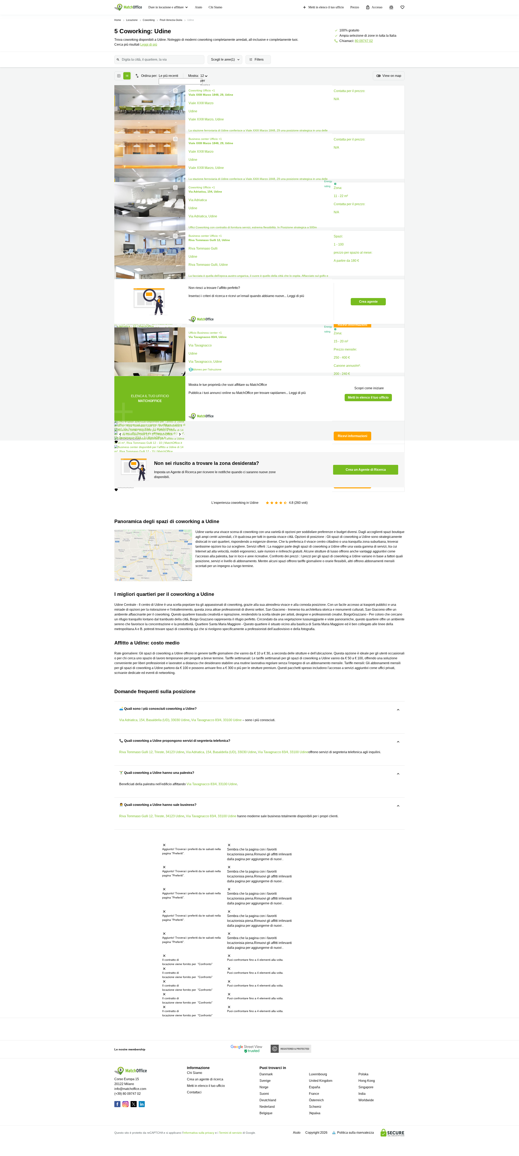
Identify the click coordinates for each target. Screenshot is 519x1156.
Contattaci (194, 1092)
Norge (264, 1087)
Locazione (132, 20)
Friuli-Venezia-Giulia (171, 20)
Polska (363, 1074)
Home (117, 20)
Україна (314, 1113)
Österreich (316, 1100)
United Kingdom (320, 1080)
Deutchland (268, 1100)
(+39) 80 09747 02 (127, 1093)
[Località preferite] (402, 7)
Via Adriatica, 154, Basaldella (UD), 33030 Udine (154, 720)
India (362, 1093)
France (314, 1093)
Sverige (265, 1080)
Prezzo (354, 7)
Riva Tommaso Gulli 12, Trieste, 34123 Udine (151, 752)
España (314, 1087)
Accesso (377, 7)
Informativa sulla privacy (198, 1132)
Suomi (264, 1093)
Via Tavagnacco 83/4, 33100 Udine (216, 720)
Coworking (149, 20)
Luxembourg (318, 1074)
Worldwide (366, 1100)
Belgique (266, 1113)
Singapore (365, 1087)
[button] (174, 90)
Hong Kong (366, 1080)
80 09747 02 (364, 41)
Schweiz (315, 1106)
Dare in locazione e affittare (166, 7)
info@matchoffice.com (130, 1089)
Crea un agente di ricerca (205, 1079)
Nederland (267, 1106)
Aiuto (198, 7)
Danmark (266, 1074)
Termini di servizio (230, 1132)
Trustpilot (145, 1028)
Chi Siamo (215, 7)
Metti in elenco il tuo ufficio (326, 7)
